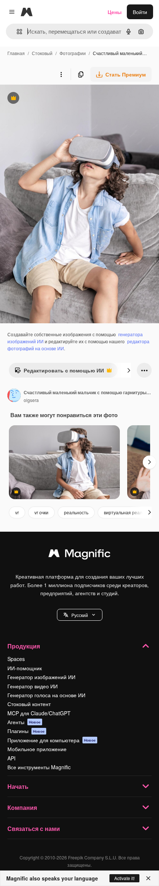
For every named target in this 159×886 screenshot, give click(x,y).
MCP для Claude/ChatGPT (39, 713)
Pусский (79, 615)
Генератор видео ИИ (32, 686)
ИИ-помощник (24, 668)
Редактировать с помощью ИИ (59, 372)
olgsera (31, 400)
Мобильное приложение (37, 749)
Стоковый (42, 53)
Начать (17, 786)
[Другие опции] (61, 74)
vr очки (41, 512)
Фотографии (73, 53)
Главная (16, 53)
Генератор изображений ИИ (41, 677)
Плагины (26, 731)
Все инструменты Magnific (39, 767)
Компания (22, 807)
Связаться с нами (33, 828)
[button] (79, 615)
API (11, 758)
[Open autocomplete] (16, 31)
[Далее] (128, 370)
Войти (140, 12)
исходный (49, 99)
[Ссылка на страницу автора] (14, 396)
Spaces (16, 658)
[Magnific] (79, 554)
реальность (76, 512)
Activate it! (124, 878)
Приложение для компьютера (51, 740)
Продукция (23, 646)
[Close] (148, 878)
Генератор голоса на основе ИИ (46, 695)
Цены (115, 12)
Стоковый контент (29, 704)
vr (17, 512)
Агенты (24, 722)
